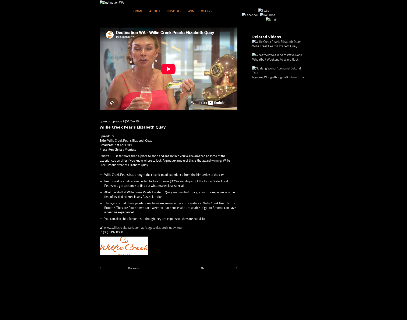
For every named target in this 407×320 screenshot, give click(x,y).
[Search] (264, 10)
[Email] (271, 19)
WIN (191, 11)
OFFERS (206, 11)
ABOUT (154, 11)
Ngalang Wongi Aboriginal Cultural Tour (278, 77)
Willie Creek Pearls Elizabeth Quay (274, 46)
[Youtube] (268, 15)
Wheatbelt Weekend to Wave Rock (275, 59)
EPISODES (174, 11)
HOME (138, 11)
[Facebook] (250, 15)
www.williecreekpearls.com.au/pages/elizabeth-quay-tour (143, 228)
